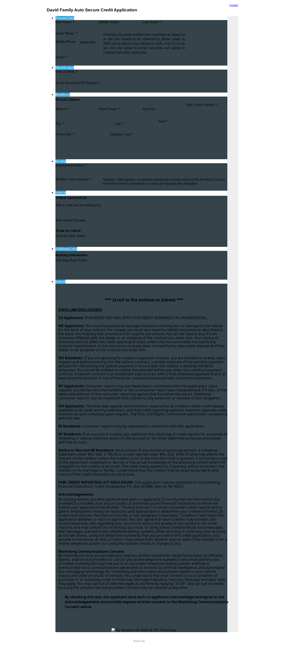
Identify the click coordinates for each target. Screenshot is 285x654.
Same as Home (88, 41)
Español (234, 5)
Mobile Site (139, 641)
